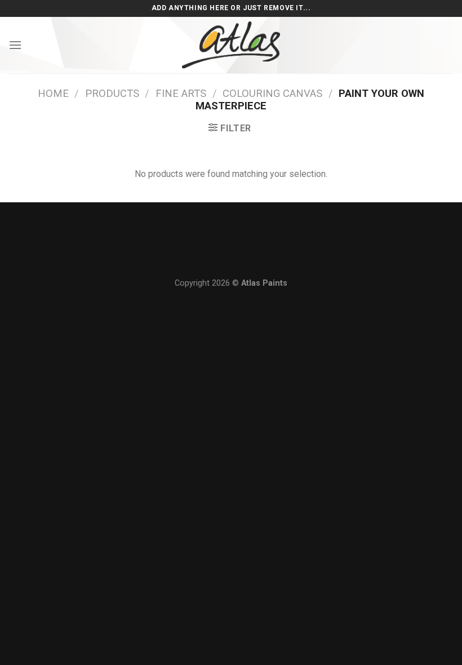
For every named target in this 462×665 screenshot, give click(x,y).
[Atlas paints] (231, 45)
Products (112, 93)
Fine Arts (181, 93)
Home (53, 93)
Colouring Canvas (272, 93)
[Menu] (15, 45)
